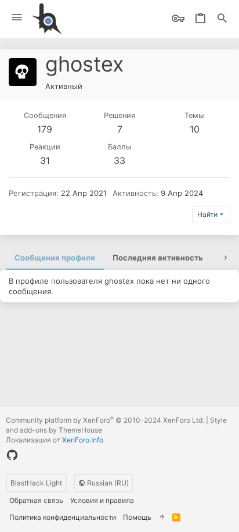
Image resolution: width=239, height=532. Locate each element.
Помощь (137, 517)
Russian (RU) (107, 483)
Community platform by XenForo (105, 420)
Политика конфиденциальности (62, 517)
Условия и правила (102, 500)
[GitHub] (12, 455)
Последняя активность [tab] (158, 257)
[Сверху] (162, 517)
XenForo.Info (82, 439)
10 (195, 129)
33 (119, 160)
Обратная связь (36, 500)
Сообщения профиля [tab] (55, 257)
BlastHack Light (36, 483)
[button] (17, 18)
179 (44, 129)
